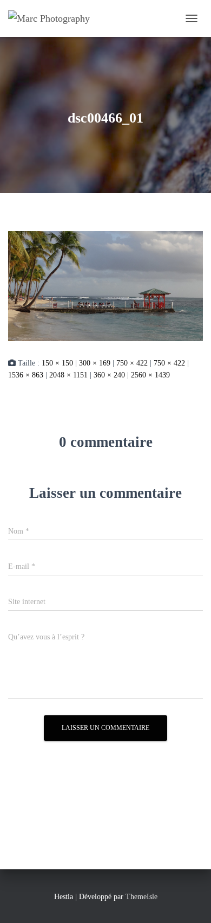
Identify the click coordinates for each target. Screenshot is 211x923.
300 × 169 (94, 363)
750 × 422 (132, 363)
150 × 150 (57, 363)
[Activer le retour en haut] (189, 901)
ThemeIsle (141, 897)
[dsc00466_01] (105, 285)
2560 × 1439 (150, 375)
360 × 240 (109, 375)
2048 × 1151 (68, 375)
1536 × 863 (25, 375)
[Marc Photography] (53, 18)
